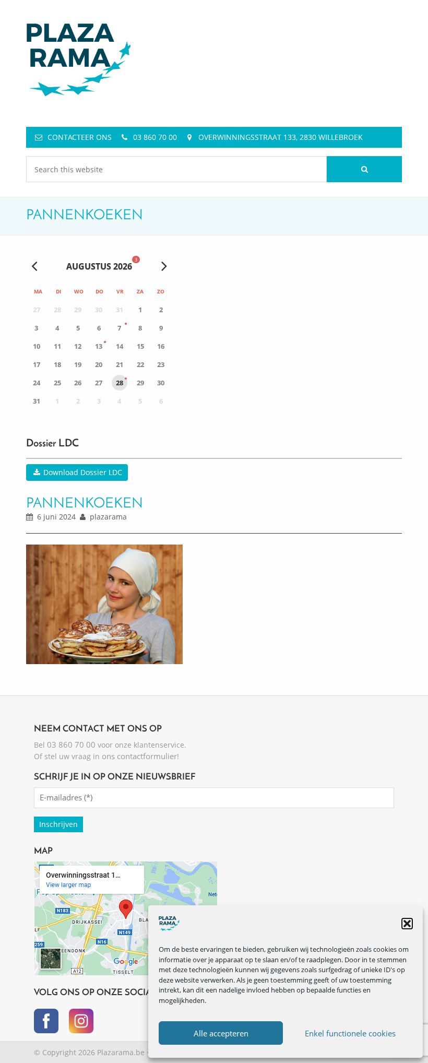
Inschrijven (58, 824)
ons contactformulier (139, 756)
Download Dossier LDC (81, 472)
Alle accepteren (221, 1033)
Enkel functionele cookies (350, 1033)
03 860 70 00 (155, 137)
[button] (407, 923)
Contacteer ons (79, 137)
